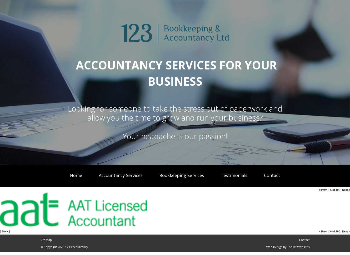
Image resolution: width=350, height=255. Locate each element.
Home (76, 175)
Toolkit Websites (298, 247)
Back (5, 231)
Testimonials (234, 175)
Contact (272, 175)
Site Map (46, 240)
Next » (346, 189)
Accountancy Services (121, 175)
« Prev (323, 189)
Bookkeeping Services (181, 175)
